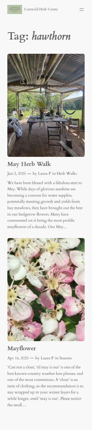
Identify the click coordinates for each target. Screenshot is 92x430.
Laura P (44, 173)
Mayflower (21, 348)
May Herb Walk (29, 164)
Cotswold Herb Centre (41, 9)
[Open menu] (82, 10)
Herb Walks (67, 173)
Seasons (65, 358)
